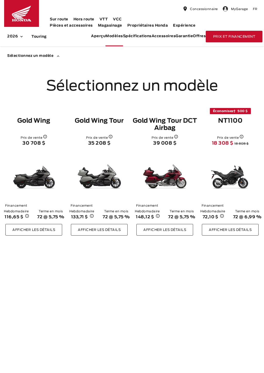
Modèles (114, 36)
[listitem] (34, 172)
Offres (199, 36)
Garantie (184, 36)
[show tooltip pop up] (45, 136)
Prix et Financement (234, 36)
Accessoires (164, 36)
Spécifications (137, 36)
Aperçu (98, 36)
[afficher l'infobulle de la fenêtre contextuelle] (27, 217)
